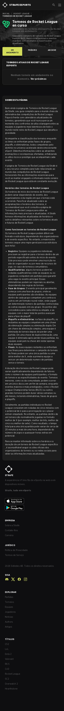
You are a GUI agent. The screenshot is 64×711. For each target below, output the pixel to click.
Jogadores (10, 612)
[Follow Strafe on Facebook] (18, 579)
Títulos (9, 639)
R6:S (7, 664)
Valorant (9, 659)
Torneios (9, 602)
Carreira (9, 535)
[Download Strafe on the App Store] (32, 501)
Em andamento (12, 51)
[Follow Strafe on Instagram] (24, 579)
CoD (7, 669)
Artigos (8, 627)
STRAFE (9, 475)
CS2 (7, 644)
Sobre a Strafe (12, 525)
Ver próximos (39, 78)
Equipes (9, 607)
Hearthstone (11, 688)
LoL (7, 649)
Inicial (6, 13)
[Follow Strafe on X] (12, 579)
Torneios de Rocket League (43, 108)
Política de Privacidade (16, 550)
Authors (9, 622)
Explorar (10, 592)
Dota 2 (8, 654)
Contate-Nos (11, 530)
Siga (7, 575)
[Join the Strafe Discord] (7, 579)
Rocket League (21, 13)
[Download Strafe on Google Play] (32, 508)
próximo (32, 50)
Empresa (10, 520)
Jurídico (10, 545)
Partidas (9, 597)
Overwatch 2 (11, 684)
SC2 (7, 679)
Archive (52, 50)
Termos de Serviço (14, 555)
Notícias (9, 617)
